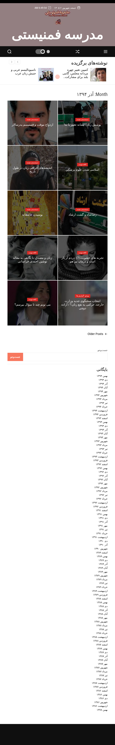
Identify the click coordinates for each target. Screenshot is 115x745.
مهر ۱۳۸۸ (103, 617)
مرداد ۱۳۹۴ (102, 399)
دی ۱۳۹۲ (103, 471)
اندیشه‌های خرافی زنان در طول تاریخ (32, 169)
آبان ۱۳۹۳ (103, 433)
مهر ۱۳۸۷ (103, 663)
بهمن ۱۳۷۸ (102, 709)
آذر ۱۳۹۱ (103, 521)
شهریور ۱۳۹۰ (101, 548)
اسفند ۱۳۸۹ (102, 552)
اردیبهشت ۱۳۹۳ (100, 456)
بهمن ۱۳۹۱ (102, 514)
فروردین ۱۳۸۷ (100, 686)
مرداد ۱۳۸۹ (102, 579)
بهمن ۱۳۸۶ (102, 694)
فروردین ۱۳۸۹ (100, 594)
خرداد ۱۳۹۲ (102, 498)
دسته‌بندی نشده (82, 119)
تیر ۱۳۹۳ (103, 449)
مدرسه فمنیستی (57, 33)
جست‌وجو (103, 350)
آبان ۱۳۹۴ (103, 387)
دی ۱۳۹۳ (103, 425)
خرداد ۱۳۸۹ (102, 587)
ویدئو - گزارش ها (82, 296)
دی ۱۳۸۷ (103, 652)
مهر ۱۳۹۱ (103, 525)
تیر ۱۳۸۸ (103, 629)
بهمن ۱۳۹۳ (102, 422)
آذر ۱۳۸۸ (103, 610)
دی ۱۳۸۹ (103, 560)
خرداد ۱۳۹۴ (102, 406)
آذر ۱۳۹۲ (103, 475)
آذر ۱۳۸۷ (103, 656)
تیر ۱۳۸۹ (103, 583)
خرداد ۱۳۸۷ (102, 679)
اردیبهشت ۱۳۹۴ (100, 410)
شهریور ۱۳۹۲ (101, 487)
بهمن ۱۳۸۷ (102, 648)
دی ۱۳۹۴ (103, 379)
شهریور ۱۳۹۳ (101, 441)
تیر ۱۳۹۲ (103, 495)
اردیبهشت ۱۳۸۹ (100, 591)
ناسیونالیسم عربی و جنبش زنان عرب (24, 71)
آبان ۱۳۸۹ (103, 567)
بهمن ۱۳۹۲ (102, 468)
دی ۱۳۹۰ (103, 541)
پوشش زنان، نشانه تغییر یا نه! (82, 124)
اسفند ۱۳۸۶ (102, 690)
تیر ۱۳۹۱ (103, 529)
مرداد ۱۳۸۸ (102, 625)
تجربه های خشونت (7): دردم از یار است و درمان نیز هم (83, 259)
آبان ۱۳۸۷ (103, 659)
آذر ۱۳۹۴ (103, 383)
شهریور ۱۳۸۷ (101, 667)
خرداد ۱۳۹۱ (102, 533)
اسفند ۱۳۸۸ (102, 598)
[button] (11, 62)
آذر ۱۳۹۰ (103, 544)
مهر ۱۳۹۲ (103, 483)
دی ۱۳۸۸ (103, 606)
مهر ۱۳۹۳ (103, 437)
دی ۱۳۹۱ (103, 518)
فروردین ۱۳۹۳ (100, 460)
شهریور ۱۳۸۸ (101, 621)
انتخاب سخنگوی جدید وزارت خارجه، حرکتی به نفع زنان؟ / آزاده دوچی (82, 304)
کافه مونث (82, 164)
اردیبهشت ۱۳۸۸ (100, 637)
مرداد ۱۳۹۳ (102, 445)
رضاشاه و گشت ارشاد (83, 214)
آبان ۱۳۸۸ (103, 613)
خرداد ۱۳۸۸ (102, 633)
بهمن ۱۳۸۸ (102, 602)
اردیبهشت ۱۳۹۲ (100, 502)
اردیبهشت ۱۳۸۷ (100, 683)
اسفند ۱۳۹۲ (102, 464)
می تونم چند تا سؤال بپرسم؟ (33, 304)
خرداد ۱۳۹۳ (102, 452)
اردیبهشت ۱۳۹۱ (100, 537)
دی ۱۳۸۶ (103, 698)
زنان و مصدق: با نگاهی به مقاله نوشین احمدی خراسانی (32, 259)
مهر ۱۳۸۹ (103, 571)
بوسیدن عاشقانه (32, 214)
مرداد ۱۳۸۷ (102, 671)
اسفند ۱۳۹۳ (102, 418)
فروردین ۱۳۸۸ (100, 640)
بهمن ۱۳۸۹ (102, 556)
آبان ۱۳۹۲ (103, 479)
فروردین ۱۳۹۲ (100, 506)
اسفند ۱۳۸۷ (102, 644)
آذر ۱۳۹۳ (103, 429)
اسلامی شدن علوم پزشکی (82, 169)
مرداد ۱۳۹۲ (102, 491)
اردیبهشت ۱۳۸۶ (100, 706)
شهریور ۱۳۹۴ (101, 395)
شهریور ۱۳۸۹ (101, 575)
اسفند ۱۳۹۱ (102, 510)
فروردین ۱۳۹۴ (100, 414)
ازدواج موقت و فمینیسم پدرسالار (32, 124)
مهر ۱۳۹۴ (103, 391)
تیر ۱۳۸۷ (103, 675)
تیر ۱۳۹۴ (103, 403)
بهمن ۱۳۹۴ (102, 376)
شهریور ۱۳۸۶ (101, 702)
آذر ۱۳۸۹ (103, 564)
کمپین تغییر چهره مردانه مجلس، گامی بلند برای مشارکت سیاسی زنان (76, 75)
